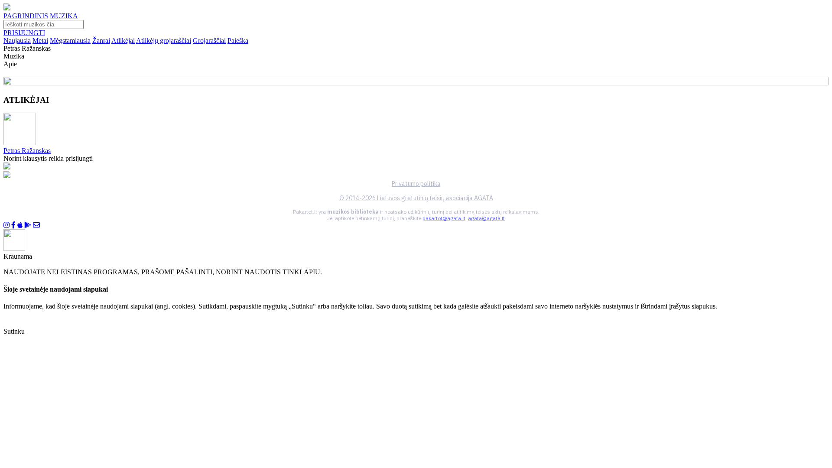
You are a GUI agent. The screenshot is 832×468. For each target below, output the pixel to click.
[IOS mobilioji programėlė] (20, 225)
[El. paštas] (36, 225)
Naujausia (17, 40)
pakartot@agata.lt (443, 218)
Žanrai (101, 40)
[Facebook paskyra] (13, 225)
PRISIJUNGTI (24, 32)
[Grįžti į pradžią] (6, 8)
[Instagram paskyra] (6, 225)
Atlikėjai (123, 40)
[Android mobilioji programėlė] (27, 225)
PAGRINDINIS (25, 16)
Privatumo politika (416, 184)
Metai (40, 40)
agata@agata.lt (486, 218)
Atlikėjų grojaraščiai (163, 40)
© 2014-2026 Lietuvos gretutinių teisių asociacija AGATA (416, 198)
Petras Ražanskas (27, 150)
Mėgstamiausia (70, 40)
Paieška (238, 40)
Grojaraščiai (209, 40)
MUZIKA (64, 16)
